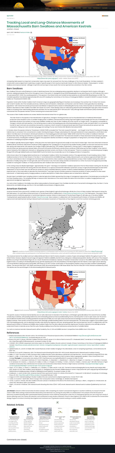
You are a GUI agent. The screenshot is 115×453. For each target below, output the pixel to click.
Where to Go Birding (67, 8)
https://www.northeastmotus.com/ (73, 193)
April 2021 (10, 16)
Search (85, 8)
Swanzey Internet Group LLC (67, 447)
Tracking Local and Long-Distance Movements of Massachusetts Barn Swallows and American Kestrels (49, 24)
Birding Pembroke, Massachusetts (14, 417)
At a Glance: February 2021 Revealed (91, 418)
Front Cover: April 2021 (60, 417)
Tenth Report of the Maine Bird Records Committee (45, 418)
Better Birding (55, 8)
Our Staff (104, 8)
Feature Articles (25, 32)
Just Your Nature (64, 449)
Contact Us (96, 8)
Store (89, 8)
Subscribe (78, 8)
